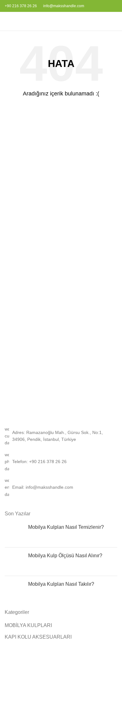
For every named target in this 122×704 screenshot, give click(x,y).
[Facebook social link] (99, 6)
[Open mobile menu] (7, 21)
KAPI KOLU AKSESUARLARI (38, 637)
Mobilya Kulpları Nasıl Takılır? (61, 584)
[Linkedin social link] (113, 6)
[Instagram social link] (106, 6)
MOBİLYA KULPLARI (28, 625)
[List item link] (61, 461)
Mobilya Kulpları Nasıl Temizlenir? (66, 527)
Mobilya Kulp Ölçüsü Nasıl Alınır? (65, 555)
